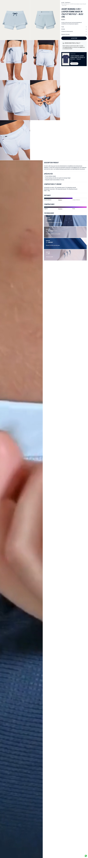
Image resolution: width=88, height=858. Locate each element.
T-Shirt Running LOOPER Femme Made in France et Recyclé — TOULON (77, 57)
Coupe (62, 26)
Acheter (74, 38)
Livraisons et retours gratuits (67, 31)
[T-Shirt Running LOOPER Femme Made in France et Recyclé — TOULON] (65, 59)
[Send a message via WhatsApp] (85, 855)
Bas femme (67, 2)
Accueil (62, 2)
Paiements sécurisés (65, 34)
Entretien (63, 29)
